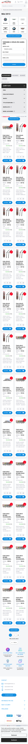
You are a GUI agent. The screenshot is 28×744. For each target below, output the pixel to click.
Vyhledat (14, 64)
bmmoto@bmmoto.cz (9, 683)
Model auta (6, 57)
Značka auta (6, 46)
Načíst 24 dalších (14, 629)
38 (18, 635)
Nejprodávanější (6, 75)
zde (20, 731)
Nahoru (15, 642)
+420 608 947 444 (8, 686)
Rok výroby (6, 52)
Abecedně (4, 78)
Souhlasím (14, 740)
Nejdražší (22, 75)
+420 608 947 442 (8, 689)
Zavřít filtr (6, 86)
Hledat (24, 6)
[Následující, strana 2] (14, 635)
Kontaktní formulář (9, 695)
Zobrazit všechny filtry (14, 118)
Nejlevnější (15, 75)
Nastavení (14, 735)
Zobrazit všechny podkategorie (14, 35)
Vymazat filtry (6, 116)
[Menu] (26, 2)
